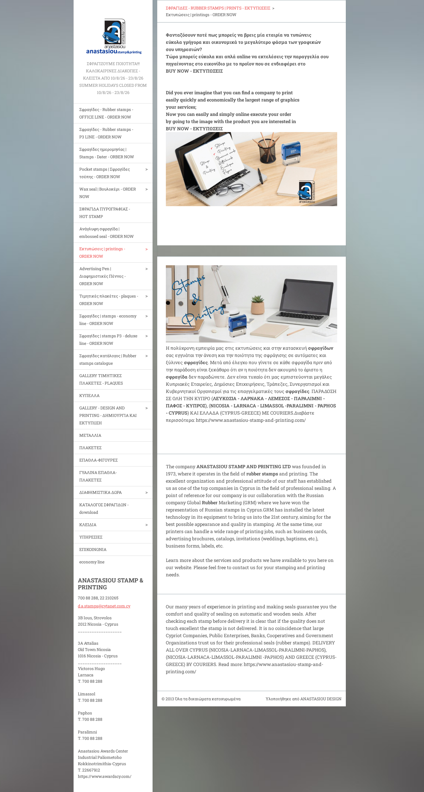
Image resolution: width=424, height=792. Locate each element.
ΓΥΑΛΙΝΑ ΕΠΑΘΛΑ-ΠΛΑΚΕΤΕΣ (98, 476)
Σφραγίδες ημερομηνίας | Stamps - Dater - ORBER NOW (106, 152)
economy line (91, 562)
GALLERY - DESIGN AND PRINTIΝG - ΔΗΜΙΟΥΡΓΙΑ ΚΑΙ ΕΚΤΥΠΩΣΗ (108, 415)
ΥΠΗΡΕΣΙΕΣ (90, 537)
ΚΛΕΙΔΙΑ (87, 524)
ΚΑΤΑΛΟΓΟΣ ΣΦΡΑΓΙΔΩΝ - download (104, 508)
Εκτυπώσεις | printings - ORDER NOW (102, 252)
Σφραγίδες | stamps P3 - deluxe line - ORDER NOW (108, 339)
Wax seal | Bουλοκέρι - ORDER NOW (107, 192)
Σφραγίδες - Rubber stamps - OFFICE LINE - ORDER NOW (106, 113)
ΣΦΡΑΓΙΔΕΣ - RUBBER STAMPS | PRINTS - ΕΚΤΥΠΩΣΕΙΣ (218, 8)
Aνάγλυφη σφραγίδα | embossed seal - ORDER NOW (106, 232)
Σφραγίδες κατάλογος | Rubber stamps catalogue (107, 359)
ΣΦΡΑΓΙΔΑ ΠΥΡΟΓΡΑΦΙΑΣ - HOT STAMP (104, 212)
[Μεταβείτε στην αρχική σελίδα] (113, 30)
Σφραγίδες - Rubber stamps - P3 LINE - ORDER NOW (106, 133)
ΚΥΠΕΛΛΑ (89, 395)
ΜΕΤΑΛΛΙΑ (90, 435)
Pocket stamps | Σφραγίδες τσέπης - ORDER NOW (104, 172)
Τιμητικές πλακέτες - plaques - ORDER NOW (108, 299)
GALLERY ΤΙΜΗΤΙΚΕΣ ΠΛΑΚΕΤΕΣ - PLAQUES (101, 379)
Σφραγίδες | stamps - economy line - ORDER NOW (107, 319)
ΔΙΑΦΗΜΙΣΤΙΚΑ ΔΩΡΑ (100, 492)
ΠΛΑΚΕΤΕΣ (90, 447)
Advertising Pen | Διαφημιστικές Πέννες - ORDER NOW (102, 276)
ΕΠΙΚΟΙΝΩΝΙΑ (92, 549)
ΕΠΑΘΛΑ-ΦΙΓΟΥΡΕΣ (98, 460)
